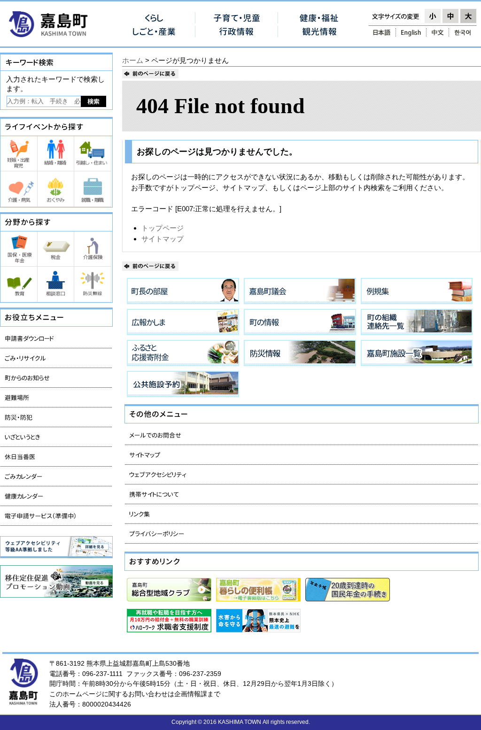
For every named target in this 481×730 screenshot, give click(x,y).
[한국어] (463, 32)
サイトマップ (162, 239)
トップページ (162, 228)
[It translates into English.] (411, 32)
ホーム (132, 60)
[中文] (438, 32)
